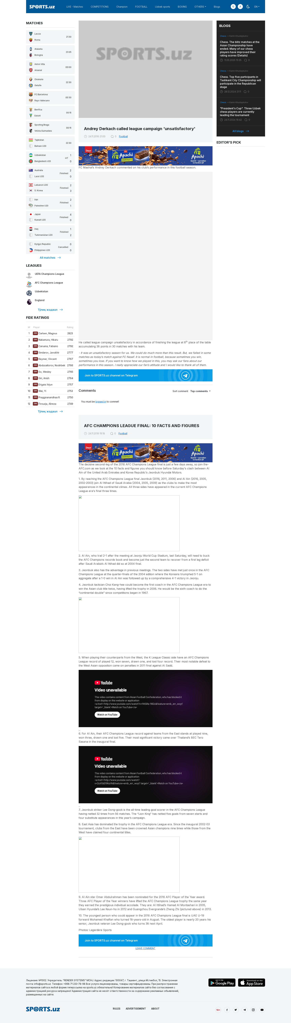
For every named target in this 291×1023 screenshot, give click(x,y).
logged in (100, 401)
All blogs (238, 131)
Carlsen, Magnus (45, 333)
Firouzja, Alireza (45, 403)
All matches (47, 257)
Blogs (217, 6)
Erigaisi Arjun (43, 384)
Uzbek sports (162, 6)
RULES (116, 1008)
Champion (121, 6)
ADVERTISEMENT (136, 1008)
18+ (218, 1010)
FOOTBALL (141, 6)
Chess (223, 36)
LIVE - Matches (75, 6)
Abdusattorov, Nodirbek (49, 365)
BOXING (182, 6)
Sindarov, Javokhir (46, 352)
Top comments (199, 391)
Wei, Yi (40, 391)
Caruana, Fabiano (46, 346)
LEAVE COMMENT (145, 948)
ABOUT (155, 1008)
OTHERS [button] (199, 6)
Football (123, 136)
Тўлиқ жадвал (47, 309)
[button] (240, 6)
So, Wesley (42, 371)
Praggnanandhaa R (47, 397)
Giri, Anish (41, 378)
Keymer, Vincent (45, 359)
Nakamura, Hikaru (46, 339)
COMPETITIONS (100, 6)
